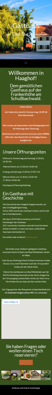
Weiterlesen (31, 237)
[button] (26, 63)
